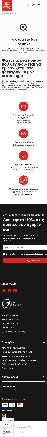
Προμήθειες (9, 342)
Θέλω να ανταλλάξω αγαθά (15, 364)
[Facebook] (4, 291)
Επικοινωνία (7, 368)
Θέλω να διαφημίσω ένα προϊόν (16, 356)
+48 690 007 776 (10, 319)
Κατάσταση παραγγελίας (13, 348)
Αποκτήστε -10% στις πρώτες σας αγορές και (23, 224)
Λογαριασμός (10, 376)
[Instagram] (9, 291)
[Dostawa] (4, 416)
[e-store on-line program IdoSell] (23, 432)
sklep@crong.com (10, 315)
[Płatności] (5, 405)
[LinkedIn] (15, 291)
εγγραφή (23, 89)
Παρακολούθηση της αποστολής (17, 352)
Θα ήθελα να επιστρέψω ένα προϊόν (19, 360)
